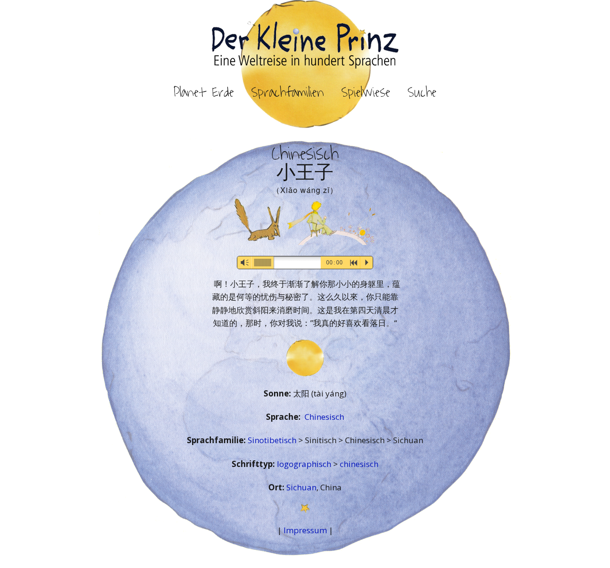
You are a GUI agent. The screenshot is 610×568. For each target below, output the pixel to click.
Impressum (305, 530)
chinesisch (359, 463)
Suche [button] (422, 92)
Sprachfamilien (287, 92)
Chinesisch (324, 416)
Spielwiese (365, 92)
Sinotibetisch (273, 440)
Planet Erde (203, 92)
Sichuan (301, 487)
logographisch (305, 463)
